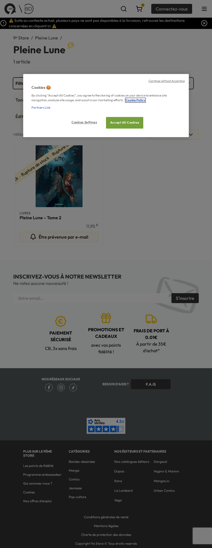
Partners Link (41, 107)
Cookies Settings (84, 122)
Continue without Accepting (167, 81)
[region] (106, 105)
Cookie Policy (135, 100)
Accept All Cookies (124, 122)
